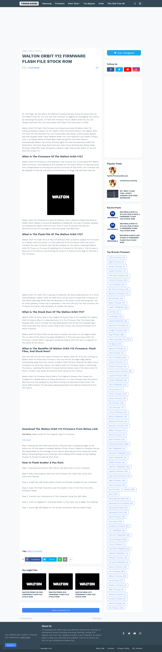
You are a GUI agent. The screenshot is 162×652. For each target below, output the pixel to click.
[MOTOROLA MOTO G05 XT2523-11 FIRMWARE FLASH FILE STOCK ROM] (112, 238)
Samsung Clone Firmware (121, 503)
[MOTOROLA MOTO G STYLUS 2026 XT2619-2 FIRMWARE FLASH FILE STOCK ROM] (112, 226)
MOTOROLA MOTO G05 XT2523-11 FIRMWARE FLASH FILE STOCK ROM (130, 238)
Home (24, 51)
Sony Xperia (115, 521)
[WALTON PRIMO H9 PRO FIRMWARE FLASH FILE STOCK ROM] (34, 581)
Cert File (114, 312)
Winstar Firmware (117, 599)
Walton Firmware (35, 51)
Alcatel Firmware (117, 271)
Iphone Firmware (117, 398)
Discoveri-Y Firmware (118, 326)
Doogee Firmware (118, 330)
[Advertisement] (81, 27)
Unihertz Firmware (118, 558)
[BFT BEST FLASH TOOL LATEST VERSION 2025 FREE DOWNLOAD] (112, 194)
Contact (110, 648)
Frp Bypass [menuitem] (89, 3)
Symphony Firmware (119, 526)
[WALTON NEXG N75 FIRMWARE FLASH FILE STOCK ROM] (87, 581)
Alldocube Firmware (118, 275)
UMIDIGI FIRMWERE (118, 553)
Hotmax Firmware (117, 362)
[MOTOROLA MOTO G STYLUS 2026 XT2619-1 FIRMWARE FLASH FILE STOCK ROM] (112, 215)
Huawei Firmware (118, 376)
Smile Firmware (117, 517)
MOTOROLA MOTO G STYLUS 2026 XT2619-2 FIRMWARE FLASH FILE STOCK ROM (129, 227)
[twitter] (119, 69)
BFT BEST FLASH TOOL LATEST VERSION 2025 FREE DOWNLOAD (129, 194)
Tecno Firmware (117, 540)
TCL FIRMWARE (117, 530)
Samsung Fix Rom (118, 512)
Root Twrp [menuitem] (73, 3)
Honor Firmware (118, 357)
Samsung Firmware (118, 508)
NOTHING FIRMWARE (119, 453)
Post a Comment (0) (61, 610)
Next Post (97, 618)
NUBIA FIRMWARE (118, 458)
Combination (115, 316)
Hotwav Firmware (118, 367)
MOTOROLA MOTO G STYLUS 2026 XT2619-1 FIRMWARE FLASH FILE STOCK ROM (130, 215)
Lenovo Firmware (118, 412)
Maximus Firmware (118, 421)
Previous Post (26, 618)
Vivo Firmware (117, 571)
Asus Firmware (117, 285)
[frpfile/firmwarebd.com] (112, 171)
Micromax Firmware (118, 426)
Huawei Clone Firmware (120, 371)
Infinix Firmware (118, 394)
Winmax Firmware (117, 594)
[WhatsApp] (59, 559)
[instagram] (136, 69)
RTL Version (137, 648)
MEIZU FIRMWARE (118, 417)
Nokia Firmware (117, 462)
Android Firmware (118, 280)
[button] (135, 3)
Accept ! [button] (10, 645)
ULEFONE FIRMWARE (119, 549)
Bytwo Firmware (117, 303)
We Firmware (116, 581)
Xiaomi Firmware (117, 603)
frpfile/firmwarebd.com (117, 176)
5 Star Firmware (117, 257)
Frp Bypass (115, 344)
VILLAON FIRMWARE (118, 562)
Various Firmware (118, 567)
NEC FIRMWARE (117, 449)
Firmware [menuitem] (60, 3)
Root (113, 494)
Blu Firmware (116, 298)
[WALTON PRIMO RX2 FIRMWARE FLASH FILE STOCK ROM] (61, 581)
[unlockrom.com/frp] (112, 183)
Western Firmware (117, 585)
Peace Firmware (117, 485)
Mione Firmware (117, 435)
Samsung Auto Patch (119, 499)
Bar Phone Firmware (118, 289)
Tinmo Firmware (116, 544)
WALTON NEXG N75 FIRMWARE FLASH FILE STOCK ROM (85, 594)
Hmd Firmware (116, 353)
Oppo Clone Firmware (119, 476)
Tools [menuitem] (101, 3)
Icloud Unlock (115, 389)
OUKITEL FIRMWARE (119, 467)
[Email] (65, 559)
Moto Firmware (117, 439)
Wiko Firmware (116, 590)
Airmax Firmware (117, 266)
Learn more (25, 637)
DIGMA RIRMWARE (118, 321)
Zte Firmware (116, 608)
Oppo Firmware (117, 480)
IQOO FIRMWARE (117, 385)
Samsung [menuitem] (46, 3)
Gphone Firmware (117, 348)
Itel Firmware (116, 403)
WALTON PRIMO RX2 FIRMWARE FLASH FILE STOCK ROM (59, 594)
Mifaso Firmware (117, 430)
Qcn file (114, 489)
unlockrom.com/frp (128, 181)
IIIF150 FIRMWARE (118, 380)
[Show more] (70, 559)
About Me (100, 648)
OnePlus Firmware (118, 471)
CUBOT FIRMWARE (118, 307)
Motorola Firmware (119, 444)
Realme (129, 489)
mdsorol (55, 648)
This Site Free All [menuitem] (116, 3)
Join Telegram (125, 52)
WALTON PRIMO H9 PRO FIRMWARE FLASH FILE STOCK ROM (32, 594)
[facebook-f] (110, 69)
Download (26, 440)
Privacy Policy (123, 648)
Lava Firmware (116, 408)
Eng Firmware (116, 335)
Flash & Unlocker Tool (120, 339)
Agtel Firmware (116, 262)
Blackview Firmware (119, 294)
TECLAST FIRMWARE (119, 535)
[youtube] (127, 69)
